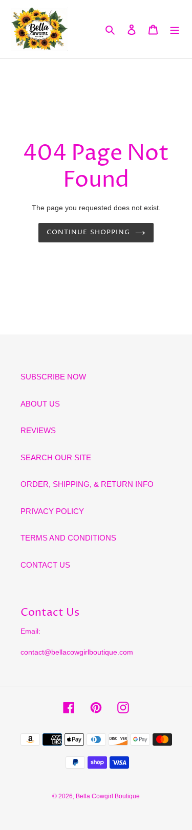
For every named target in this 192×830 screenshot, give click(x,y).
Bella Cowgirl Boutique (108, 796)
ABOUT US (40, 403)
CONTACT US (45, 564)
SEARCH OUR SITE (55, 457)
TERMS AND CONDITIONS (68, 537)
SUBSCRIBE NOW (53, 376)
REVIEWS (38, 430)
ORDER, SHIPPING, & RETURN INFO (87, 484)
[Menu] (174, 29)
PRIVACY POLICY (52, 511)
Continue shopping (88, 232)
